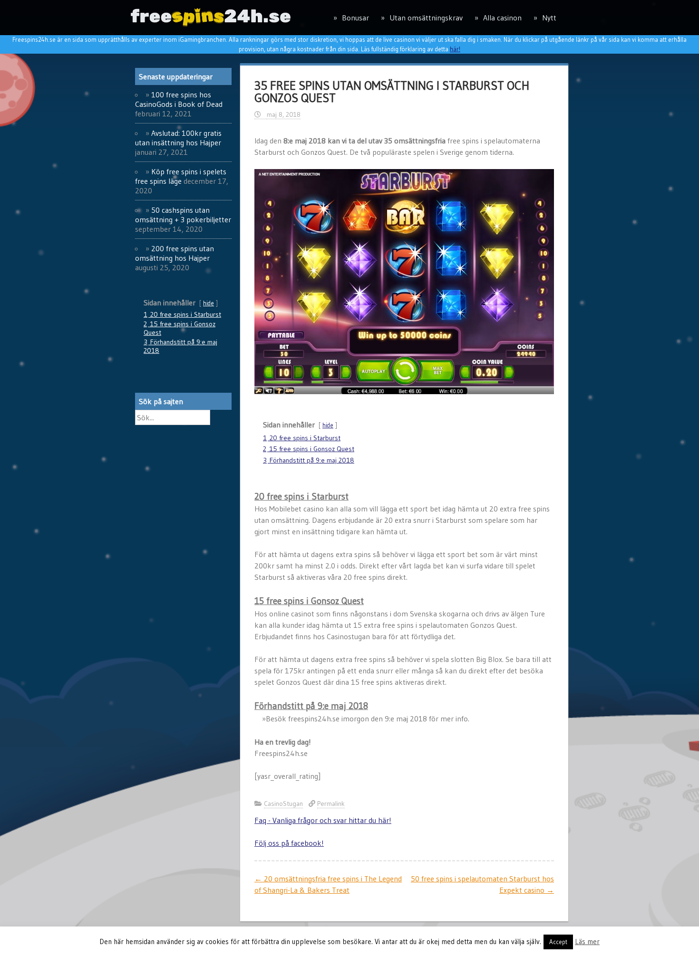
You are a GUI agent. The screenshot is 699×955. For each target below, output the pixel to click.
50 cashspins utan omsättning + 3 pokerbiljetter (183, 214)
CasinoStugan (283, 803)
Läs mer (587, 941)
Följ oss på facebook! (289, 843)
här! (455, 49)
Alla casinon (502, 17)
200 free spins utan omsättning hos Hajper (174, 253)
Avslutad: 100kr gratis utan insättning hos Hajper (178, 137)
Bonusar (355, 17)
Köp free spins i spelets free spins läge (180, 176)
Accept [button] (558, 942)
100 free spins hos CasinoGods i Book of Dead (179, 99)
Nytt (549, 17)
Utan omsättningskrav (426, 17)
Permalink (331, 803)
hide (327, 425)
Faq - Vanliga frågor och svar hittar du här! (322, 820)
